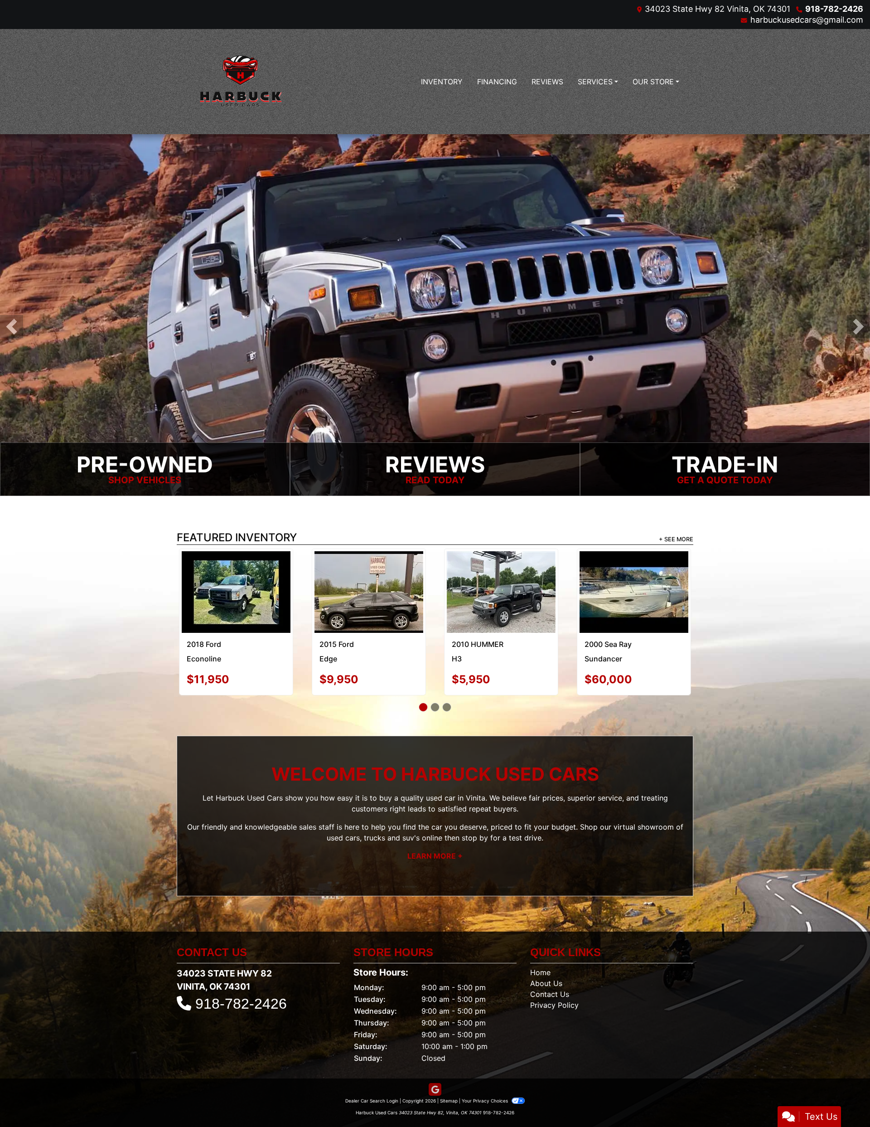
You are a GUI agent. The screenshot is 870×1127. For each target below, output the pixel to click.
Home (540, 946)
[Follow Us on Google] (435, 1063)
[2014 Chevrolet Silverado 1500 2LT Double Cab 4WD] (501, 576)
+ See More (676, 540)
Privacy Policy (554, 978)
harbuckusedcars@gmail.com (806, 19)
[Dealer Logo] (240, 81)
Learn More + (435, 830)
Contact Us (549, 967)
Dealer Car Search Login (371, 1074)
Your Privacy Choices (485, 1074)
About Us (546, 957)
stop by (475, 811)
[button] (11, 327)
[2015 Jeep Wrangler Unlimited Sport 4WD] (368, 572)
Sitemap (449, 1074)
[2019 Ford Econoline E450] (633, 572)
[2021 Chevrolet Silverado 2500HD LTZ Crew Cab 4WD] (236, 579)
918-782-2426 (834, 9)
